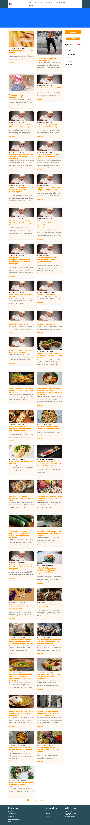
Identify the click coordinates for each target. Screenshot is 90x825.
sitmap (9, 821)
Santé (50, 2)
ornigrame (70, 64)
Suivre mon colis (71, 54)
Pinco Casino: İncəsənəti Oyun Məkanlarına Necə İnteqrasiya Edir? (20, 223)
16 (36, 800)
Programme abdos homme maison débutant (48, 59)
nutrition (40, 2)
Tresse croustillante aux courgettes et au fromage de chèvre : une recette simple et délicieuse (20, 534)
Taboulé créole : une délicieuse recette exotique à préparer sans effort (49, 355)
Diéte (30, 2)
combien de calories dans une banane (21, 52)
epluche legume (62, 2)
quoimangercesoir (15, 48)
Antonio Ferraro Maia (16, 92)
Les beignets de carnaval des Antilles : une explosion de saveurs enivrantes (20, 607)
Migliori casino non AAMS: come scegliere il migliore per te (49, 189)
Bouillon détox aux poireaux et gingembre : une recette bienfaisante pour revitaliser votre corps (20, 677)
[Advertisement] (45, 18)
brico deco (70, 61)
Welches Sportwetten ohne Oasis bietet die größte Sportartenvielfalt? (47, 260)
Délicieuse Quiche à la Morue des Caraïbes (21, 462)
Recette (34, 2)
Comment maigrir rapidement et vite (17, 96)
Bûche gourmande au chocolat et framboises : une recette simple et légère (49, 498)
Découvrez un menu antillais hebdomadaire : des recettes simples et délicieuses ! (48, 713)
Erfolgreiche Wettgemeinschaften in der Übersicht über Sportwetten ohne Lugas (47, 224)
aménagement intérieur (14, 819)
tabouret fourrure (12, 816)
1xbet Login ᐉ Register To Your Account (20, 295)
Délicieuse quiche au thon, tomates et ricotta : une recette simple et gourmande (49, 463)
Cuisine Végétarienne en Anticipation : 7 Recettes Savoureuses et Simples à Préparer (46, 571)
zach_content (42, 85)
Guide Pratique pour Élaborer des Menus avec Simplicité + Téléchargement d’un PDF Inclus (21, 642)
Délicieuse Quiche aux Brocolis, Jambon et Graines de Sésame (49, 428)
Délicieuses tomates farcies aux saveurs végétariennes (21, 783)
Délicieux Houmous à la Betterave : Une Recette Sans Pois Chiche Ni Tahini (20, 429)
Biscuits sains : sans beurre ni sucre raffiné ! (48, 606)
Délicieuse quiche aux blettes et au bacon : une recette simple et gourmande (21, 390)
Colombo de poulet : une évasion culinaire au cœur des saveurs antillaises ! (21, 713)
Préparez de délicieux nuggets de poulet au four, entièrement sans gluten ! (20, 567)
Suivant (41, 800)
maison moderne (12, 818)
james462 (13, 321)
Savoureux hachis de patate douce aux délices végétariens (20, 749)
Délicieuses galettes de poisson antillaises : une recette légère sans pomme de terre (49, 642)
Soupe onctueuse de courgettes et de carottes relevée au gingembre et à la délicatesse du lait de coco (49, 391)
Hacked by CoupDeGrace (46, 294)
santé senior (31, 5)
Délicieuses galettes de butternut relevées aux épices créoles (48, 750)
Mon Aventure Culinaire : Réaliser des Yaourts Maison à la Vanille (21, 498)
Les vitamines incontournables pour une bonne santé (20, 351)
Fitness (45, 2)
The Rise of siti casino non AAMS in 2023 (49, 89)
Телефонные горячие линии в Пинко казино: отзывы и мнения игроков (21, 190)
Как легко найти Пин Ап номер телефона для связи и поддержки (21, 156)
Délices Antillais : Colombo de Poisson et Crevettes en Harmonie (48, 676)
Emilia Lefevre (42, 351)
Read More (12, 62)
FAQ (69, 50)
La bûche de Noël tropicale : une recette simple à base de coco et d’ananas (49, 533)
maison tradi (11, 814)
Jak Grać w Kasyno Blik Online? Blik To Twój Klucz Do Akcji (21, 126)
